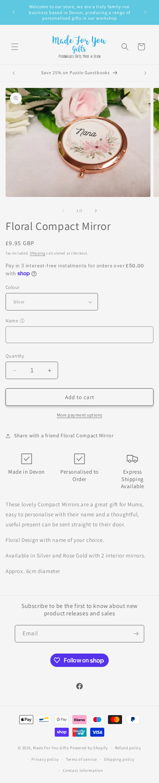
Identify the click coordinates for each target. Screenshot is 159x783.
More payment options (79, 415)
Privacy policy (45, 759)
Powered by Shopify (89, 747)
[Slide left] (63, 211)
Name (12, 321)
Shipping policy (119, 759)
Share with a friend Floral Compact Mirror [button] (64, 435)
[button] (15, 47)
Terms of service (81, 759)
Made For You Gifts (51, 747)
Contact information (83, 770)
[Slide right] (96, 211)
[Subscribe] (136, 633)
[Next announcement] (145, 12)
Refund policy (128, 747)
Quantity (15, 356)
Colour (12, 287)
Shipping (37, 253)
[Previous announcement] (14, 12)
